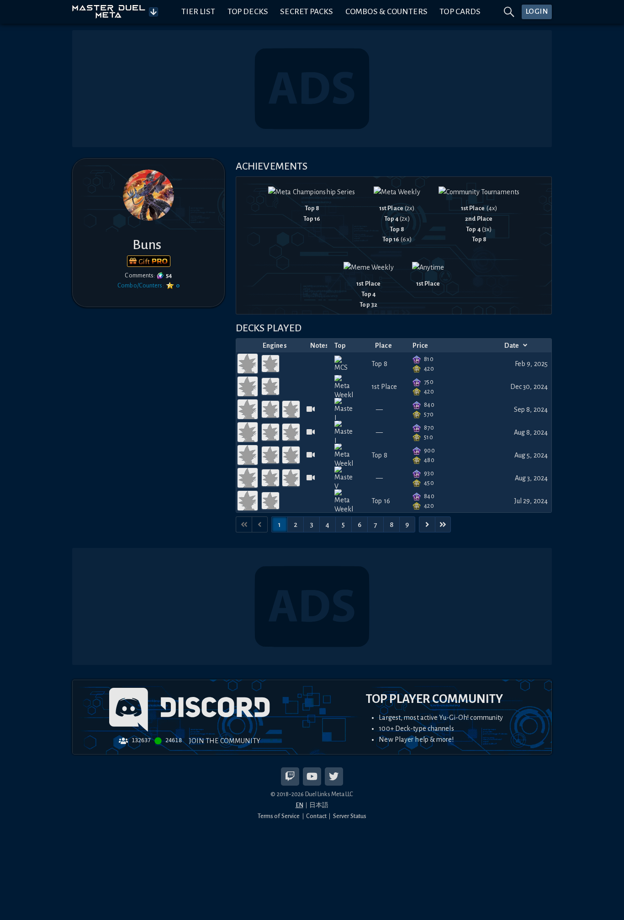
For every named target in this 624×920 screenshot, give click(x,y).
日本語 (318, 805)
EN (299, 805)
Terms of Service (279, 816)
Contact (316, 816)
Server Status (349, 816)
